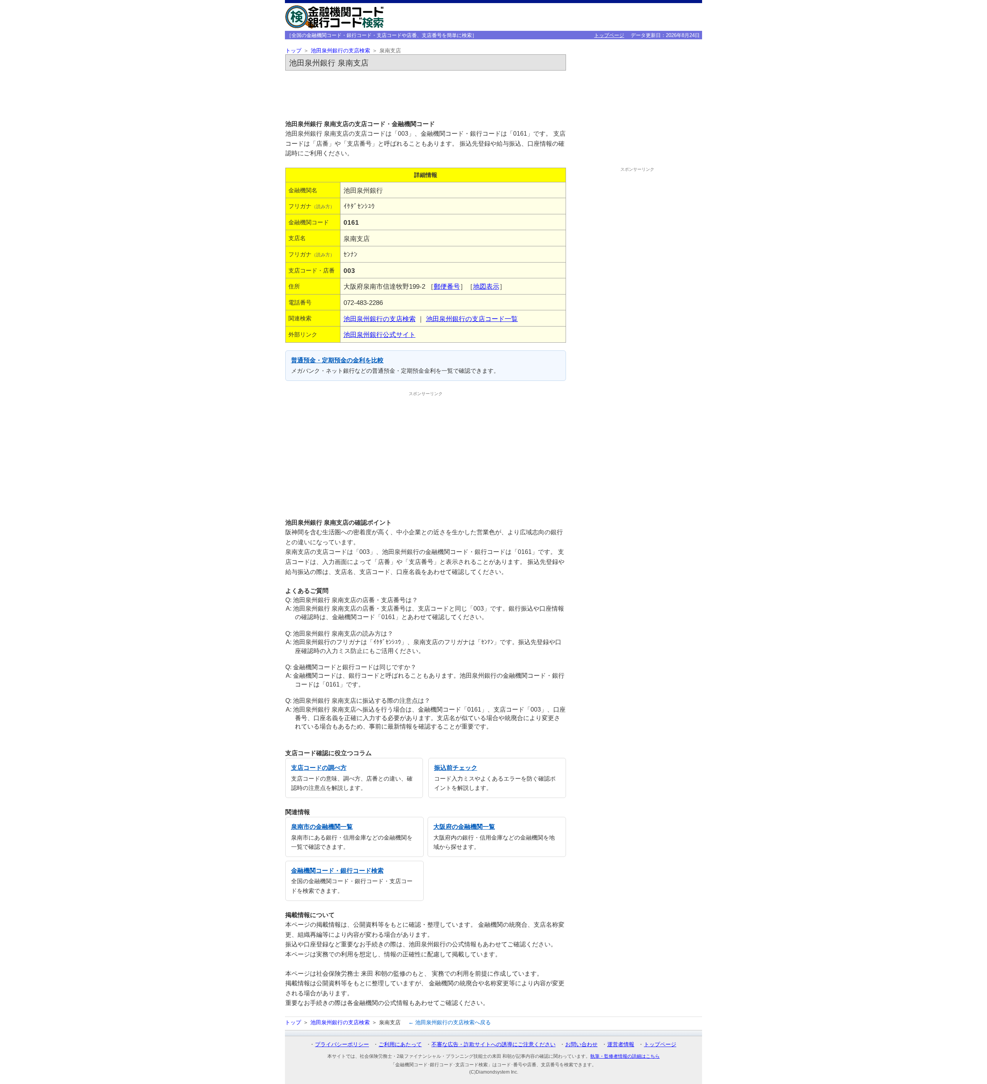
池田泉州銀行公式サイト (380, 334)
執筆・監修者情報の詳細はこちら (625, 1056)
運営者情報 (620, 1044)
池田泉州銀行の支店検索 (340, 51)
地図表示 (486, 286)
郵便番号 (447, 286)
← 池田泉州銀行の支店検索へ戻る (449, 1022)
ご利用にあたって (400, 1044)
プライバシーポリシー (342, 1044)
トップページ (609, 35)
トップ (293, 51)
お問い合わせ (581, 1044)
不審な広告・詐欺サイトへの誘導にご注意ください (493, 1044)
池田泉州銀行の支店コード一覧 (472, 319)
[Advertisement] (425, 94)
